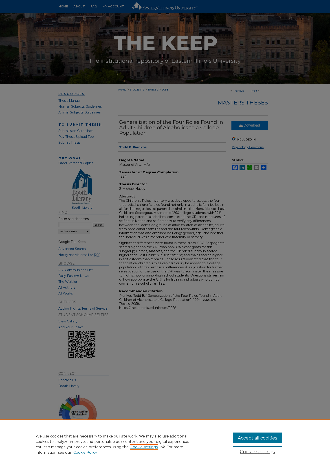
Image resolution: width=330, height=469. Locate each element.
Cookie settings (144, 447)
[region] (165, 444)
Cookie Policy (85, 452)
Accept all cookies (257, 438)
